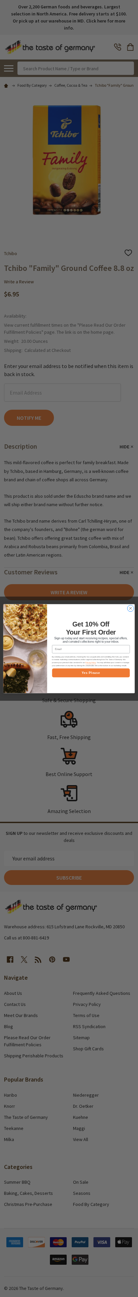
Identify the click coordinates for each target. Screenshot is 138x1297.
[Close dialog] (130, 608)
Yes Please (91, 673)
